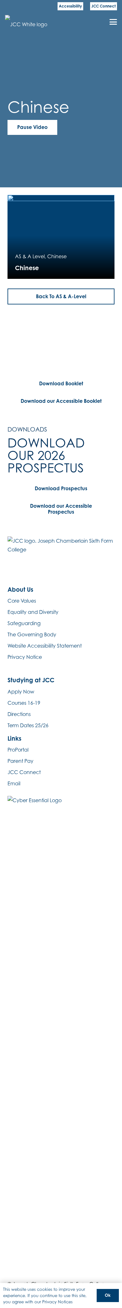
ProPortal (18, 750)
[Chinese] (61, 237)
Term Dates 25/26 (28, 725)
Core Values (22, 601)
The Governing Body (32, 634)
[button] (113, 22)
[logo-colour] (28, 22)
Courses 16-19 (24, 703)
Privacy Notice (25, 657)
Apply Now (21, 692)
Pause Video (32, 127)
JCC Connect (24, 772)
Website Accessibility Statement (45, 646)
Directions (19, 714)
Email (14, 783)
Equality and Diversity (33, 612)
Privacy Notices (57, 1301)
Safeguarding (24, 623)
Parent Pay (20, 761)
